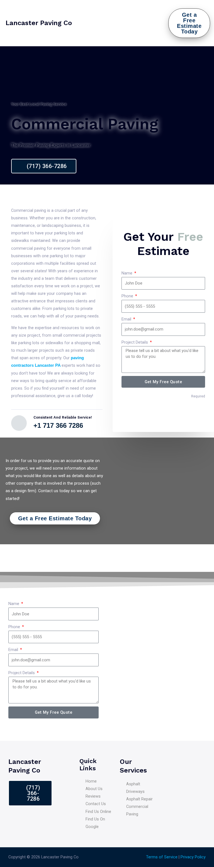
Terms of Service (161, 856)
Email (126, 319)
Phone (127, 295)
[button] (164, 23)
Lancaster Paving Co (39, 23)
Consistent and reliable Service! (62, 417)
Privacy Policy (193, 856)
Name (127, 273)
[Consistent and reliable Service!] (19, 423)
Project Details (135, 342)
